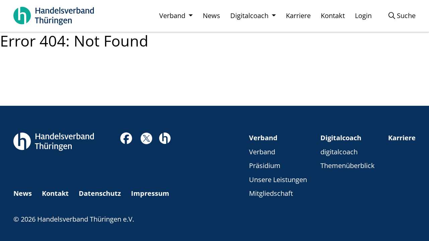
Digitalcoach (340, 137)
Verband (263, 137)
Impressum (150, 193)
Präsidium (265, 165)
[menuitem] (402, 16)
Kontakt (55, 193)
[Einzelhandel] (165, 137)
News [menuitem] (211, 15)
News (22, 193)
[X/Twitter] (146, 137)
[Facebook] (126, 140)
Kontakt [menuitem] (333, 15)
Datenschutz (100, 193)
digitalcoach (339, 151)
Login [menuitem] (363, 15)
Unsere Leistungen (278, 179)
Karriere (402, 137)
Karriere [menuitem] (298, 15)
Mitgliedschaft (271, 193)
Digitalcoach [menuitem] (250, 15)
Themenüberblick (347, 165)
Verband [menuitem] (173, 15)
